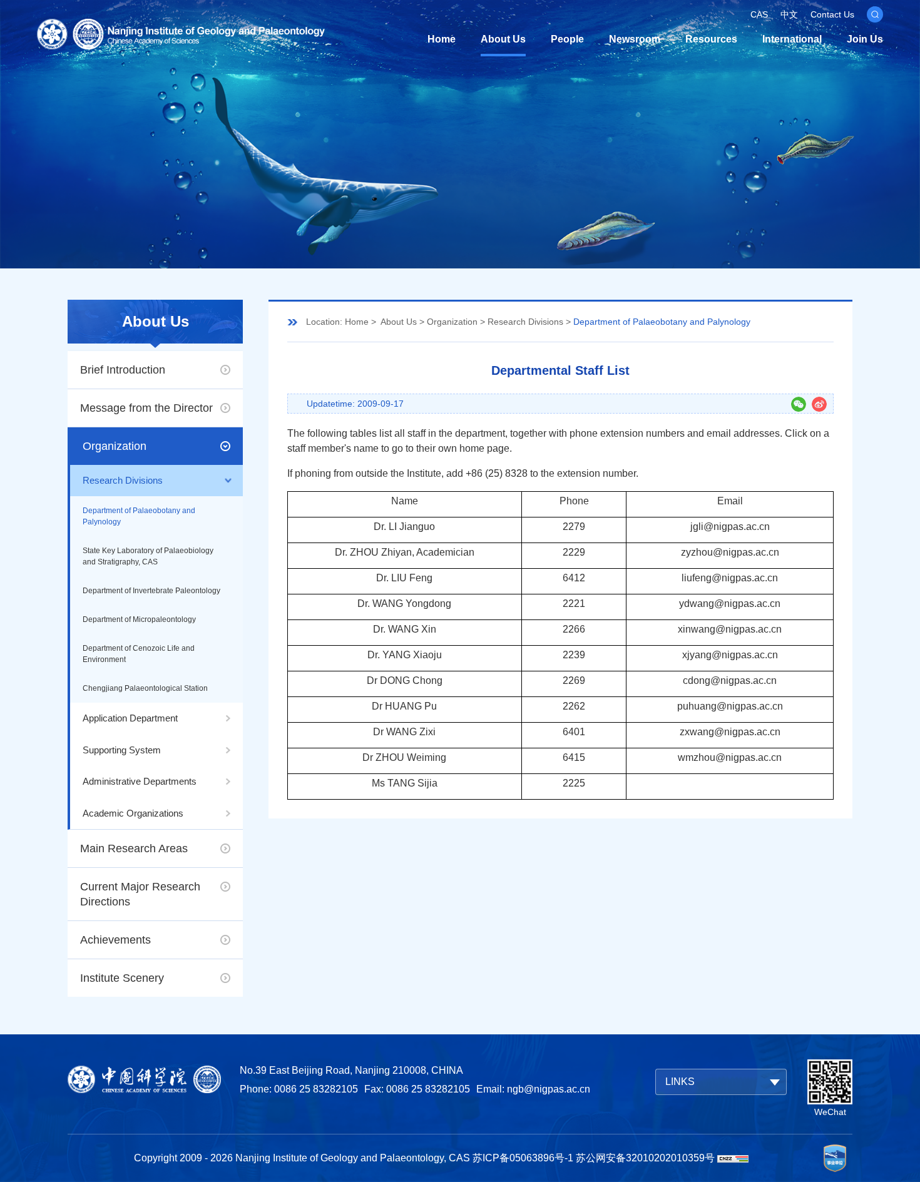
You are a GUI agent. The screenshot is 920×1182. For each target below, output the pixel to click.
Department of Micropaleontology (139, 619)
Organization (114, 446)
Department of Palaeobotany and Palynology (139, 516)
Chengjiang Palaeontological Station (145, 688)
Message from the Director (146, 408)
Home (441, 39)
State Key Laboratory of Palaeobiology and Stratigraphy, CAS (148, 556)
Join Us (865, 39)
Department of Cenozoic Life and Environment (139, 654)
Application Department (130, 718)
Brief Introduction (122, 370)
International (792, 39)
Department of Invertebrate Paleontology (151, 590)
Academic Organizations (133, 813)
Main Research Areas (134, 848)
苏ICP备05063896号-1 (523, 1158)
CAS (759, 14)
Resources (711, 39)
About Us (503, 39)
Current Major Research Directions (140, 894)
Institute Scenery (122, 978)
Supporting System (122, 750)
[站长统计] (733, 1158)
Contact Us (832, 14)
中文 (789, 14)
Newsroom (634, 39)
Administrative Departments (140, 781)
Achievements (115, 940)
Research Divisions (123, 480)
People (567, 39)
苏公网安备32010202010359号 (645, 1158)
